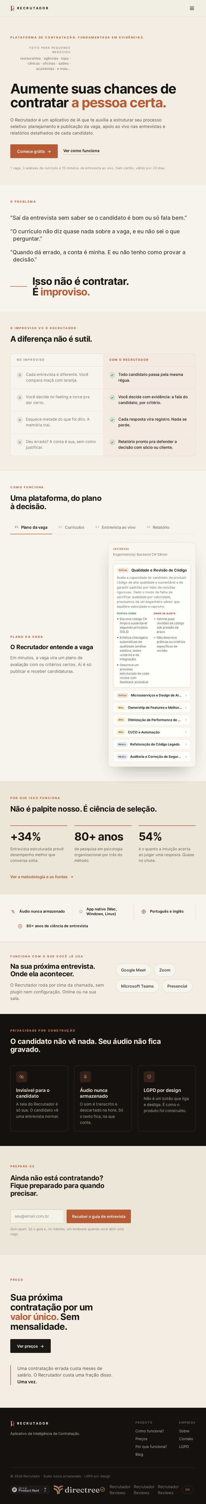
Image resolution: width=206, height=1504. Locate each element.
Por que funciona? (151, 1446)
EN (187, 1489)
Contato (186, 1439)
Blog (139, 1454)
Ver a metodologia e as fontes (39, 876)
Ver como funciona (81, 150)
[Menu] (192, 8)
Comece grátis (34, 151)
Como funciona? (149, 1431)
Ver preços (30, 1346)
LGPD (184, 1446)
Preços (141, 1439)
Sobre (184, 1431)
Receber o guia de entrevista (99, 1216)
